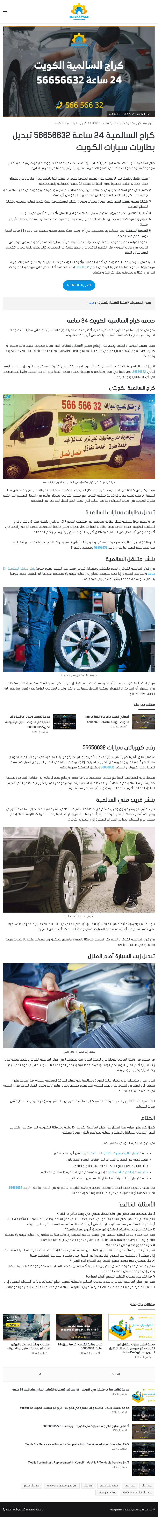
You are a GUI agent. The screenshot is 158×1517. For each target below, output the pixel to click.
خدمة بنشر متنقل (109, 1485)
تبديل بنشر (147, 1485)
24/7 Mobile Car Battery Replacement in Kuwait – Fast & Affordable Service (78, 1462)
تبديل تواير (129, 1485)
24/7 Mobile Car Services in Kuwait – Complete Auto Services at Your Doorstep (77, 1444)
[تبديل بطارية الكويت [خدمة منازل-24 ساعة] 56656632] (79, 1327)
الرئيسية (148, 123)
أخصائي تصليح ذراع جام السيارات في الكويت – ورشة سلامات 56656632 (86, 1426)
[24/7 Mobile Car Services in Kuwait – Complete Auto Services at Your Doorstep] (143, 1450)
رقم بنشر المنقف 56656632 (61, 1485)
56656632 (82, 267)
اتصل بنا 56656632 (79, 285)
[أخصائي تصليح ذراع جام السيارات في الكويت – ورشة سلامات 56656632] (143, 721)
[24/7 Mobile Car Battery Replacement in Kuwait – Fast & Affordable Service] (143, 1468)
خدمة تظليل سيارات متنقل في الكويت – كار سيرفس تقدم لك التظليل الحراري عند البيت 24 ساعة (132, 1348)
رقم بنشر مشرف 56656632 (137, 1492)
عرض (91, 303)
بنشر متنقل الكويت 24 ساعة (128, 1172)
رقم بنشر (88, 1485)
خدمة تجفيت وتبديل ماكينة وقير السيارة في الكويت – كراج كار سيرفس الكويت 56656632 (27, 722)
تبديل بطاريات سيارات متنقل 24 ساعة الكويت (110, 1153)
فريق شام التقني (14, 1509)
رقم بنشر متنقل (31, 1485)
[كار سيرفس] (79, 11)
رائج (40, 1374)
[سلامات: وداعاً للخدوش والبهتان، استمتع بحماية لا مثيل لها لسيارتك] (26, 1327)
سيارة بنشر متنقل (107, 1492)
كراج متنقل (134, 123)
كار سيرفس (146, 1509)
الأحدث (116, 1374)
